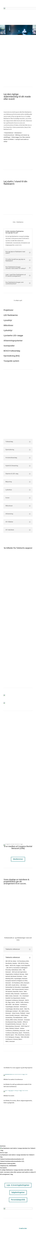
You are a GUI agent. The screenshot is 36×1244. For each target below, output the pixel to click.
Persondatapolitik (18, 1199)
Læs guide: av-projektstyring (17, 920)
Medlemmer (18, 859)
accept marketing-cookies (16, 832)
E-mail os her (23, 1228)
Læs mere (9, 59)
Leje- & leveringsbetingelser (18, 1185)
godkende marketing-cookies (18, 828)
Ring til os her (11, 735)
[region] (18, 618)
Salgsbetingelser (18, 1192)
